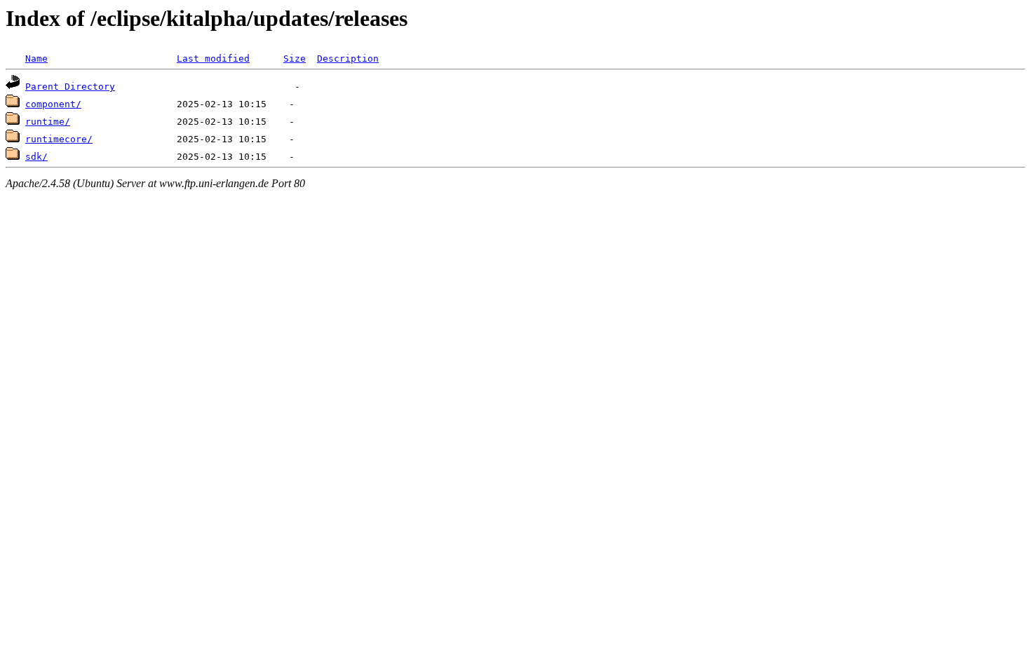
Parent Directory (70, 86)
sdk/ (36, 156)
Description (348, 58)
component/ (53, 104)
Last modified (213, 58)
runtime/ (47, 121)
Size (294, 58)
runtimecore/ (59, 139)
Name (36, 58)
